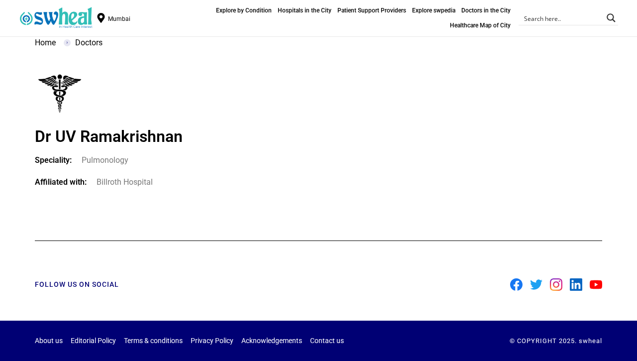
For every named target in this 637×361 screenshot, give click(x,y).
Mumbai (119, 18)
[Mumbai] (101, 18)
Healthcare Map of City (480, 25)
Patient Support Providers (371, 10)
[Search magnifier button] (611, 18)
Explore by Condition (244, 10)
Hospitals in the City (304, 10)
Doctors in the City (486, 10)
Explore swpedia (433, 10)
